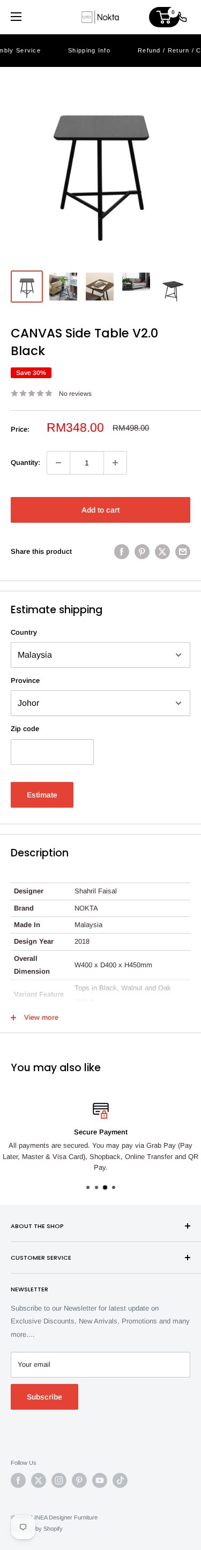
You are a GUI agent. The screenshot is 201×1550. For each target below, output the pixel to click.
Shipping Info (89, 50)
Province (25, 680)
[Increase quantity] (115, 463)
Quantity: (25, 462)
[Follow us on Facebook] (18, 1480)
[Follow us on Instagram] (58, 1480)
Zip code (25, 729)
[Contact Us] (181, 17)
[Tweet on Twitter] (162, 551)
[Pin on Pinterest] (142, 551)
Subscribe (44, 1397)
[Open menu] (16, 16)
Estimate (42, 795)
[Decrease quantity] (58, 463)
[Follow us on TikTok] (120, 1480)
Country (24, 632)
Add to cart (100, 510)
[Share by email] (182, 551)
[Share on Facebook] (121, 551)
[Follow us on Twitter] (38, 1480)
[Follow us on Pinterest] (79, 1480)
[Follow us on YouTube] (99, 1480)
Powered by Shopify (37, 1528)
